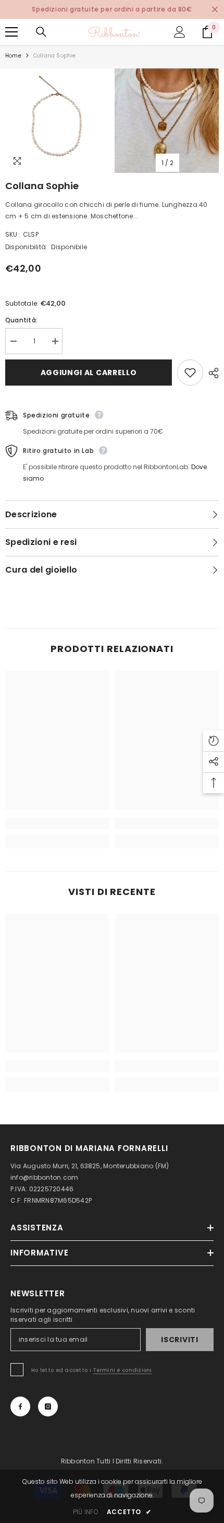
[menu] (11, 32)
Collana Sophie (42, 185)
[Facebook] (20, 1406)
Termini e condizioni (122, 1370)
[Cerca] (41, 32)
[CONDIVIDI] (211, 373)
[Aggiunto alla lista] (190, 372)
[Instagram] (48, 1406)
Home (13, 56)
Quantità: (21, 320)
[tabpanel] (57, 120)
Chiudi (215, 10)
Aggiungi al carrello (89, 372)
